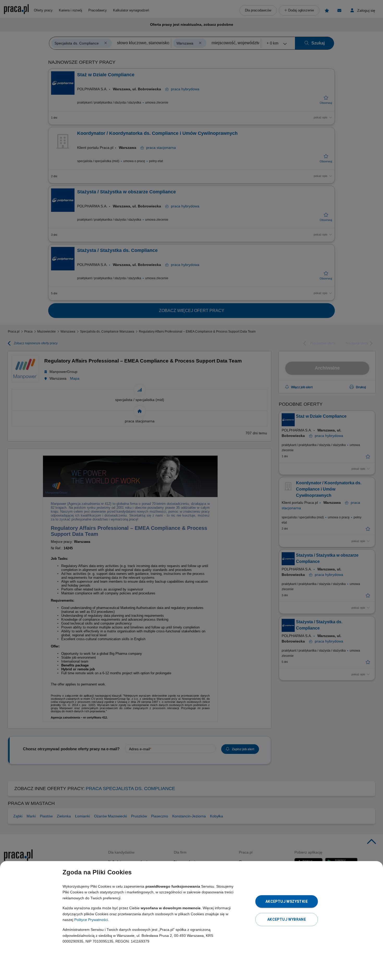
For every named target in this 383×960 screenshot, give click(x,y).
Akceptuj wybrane (286, 919)
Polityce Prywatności (91, 920)
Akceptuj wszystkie (286, 901)
